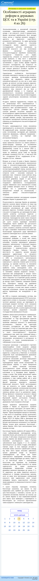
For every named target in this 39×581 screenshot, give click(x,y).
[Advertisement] (19, 555)
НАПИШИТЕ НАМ (7, 578)
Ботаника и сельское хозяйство (22, 9)
